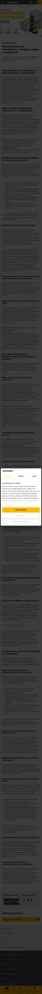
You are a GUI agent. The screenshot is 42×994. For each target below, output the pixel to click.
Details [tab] (21, 476)
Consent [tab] (7, 476)
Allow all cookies (21, 510)
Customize (20, 516)
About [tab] (34, 476)
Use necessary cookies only (21, 521)
